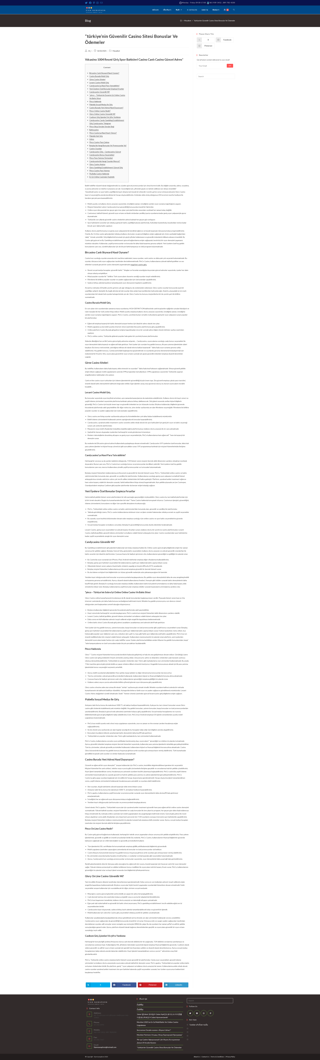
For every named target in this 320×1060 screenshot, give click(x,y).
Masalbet (116, 51)
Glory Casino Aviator (97, 164)
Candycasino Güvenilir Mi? (99, 92)
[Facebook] (90, 2)
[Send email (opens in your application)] (101, 2)
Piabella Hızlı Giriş (96, 136)
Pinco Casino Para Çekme (99, 142)
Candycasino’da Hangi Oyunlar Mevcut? (104, 161)
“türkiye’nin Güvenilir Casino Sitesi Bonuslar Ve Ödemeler (159, 1047)
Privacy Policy (230, 1057)
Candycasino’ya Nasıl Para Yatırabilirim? (104, 86)
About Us (197, 1057)
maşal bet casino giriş (138, 264)
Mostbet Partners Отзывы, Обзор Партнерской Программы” (159, 1035)
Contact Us (205, 1057)
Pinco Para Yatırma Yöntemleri (101, 158)
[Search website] (234, 9)
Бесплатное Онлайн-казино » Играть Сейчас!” (154, 1030)
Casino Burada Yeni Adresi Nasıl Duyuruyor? (106, 108)
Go (230, 66)
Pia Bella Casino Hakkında (99, 174)
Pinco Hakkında (95, 101)
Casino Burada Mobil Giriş (99, 76)
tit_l (89, 51)
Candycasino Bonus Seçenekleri (101, 155)
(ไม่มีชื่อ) (140, 1005)
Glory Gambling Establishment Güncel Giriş (106, 167)
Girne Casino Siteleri (97, 79)
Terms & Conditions (217, 1057)
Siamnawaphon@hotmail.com (105, 1047)
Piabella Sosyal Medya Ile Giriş (100, 104)
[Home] (181, 21)
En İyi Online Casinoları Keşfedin (101, 177)
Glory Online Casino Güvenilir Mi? (102, 114)
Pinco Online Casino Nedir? (99, 111)
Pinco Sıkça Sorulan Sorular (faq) (101, 126)
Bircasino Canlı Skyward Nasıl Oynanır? (104, 73)
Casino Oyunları (95, 149)
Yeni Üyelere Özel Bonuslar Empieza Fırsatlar (106, 89)
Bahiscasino (94, 130)
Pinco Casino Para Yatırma (99, 171)
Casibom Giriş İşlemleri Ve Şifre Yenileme (105, 117)
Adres (91, 139)
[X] (190, 1013)
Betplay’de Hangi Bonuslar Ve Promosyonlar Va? (107, 145)
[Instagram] (97, 2)
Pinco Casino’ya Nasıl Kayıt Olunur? (103, 133)
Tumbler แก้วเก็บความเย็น (198, 1025)
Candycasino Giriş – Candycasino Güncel (105, 152)
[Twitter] (86, 2)
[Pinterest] (94, 2)
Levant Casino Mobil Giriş (99, 82)
